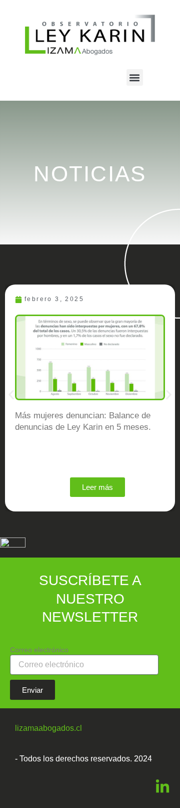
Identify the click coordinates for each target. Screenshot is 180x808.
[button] (134, 77)
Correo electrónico (39, 650)
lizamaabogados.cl (48, 728)
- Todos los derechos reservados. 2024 (83, 758)
